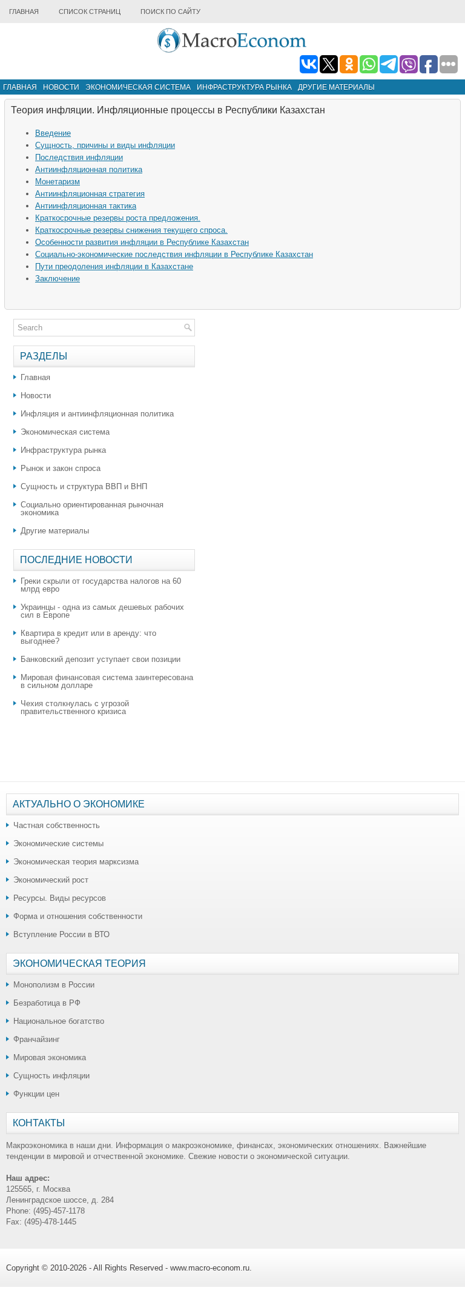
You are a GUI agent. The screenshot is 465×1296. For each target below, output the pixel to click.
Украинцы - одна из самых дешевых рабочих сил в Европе (102, 611)
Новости (61, 87)
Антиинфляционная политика (88, 169)
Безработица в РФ (47, 1002)
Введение (53, 133)
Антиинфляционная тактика (85, 205)
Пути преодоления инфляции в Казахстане (114, 266)
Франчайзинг (36, 1039)
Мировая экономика (49, 1057)
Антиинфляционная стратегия (90, 193)
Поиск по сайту (170, 11)
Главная (24, 11)
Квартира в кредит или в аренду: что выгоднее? (88, 637)
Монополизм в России (53, 984)
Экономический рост (50, 879)
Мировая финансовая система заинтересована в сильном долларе (107, 681)
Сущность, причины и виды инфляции (105, 145)
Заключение (57, 278)
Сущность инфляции (51, 1075)
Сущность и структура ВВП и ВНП (84, 486)
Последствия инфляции (79, 157)
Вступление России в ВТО (61, 934)
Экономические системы (58, 843)
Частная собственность (56, 825)
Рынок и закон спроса (61, 468)
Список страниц (89, 11)
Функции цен (36, 1093)
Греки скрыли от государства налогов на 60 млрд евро (101, 584)
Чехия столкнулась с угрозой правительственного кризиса (75, 707)
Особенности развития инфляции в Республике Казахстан (142, 242)
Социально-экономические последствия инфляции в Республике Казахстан (174, 254)
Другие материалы (336, 87)
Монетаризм (57, 181)
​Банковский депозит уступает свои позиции (100, 659)
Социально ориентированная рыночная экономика (92, 508)
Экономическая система (138, 87)
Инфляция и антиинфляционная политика (97, 413)
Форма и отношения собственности (77, 916)
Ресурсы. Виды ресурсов (59, 898)
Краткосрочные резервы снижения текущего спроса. (131, 230)
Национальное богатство (58, 1021)
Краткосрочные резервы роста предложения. (117, 217)
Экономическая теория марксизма (76, 861)
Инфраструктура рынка (244, 87)
